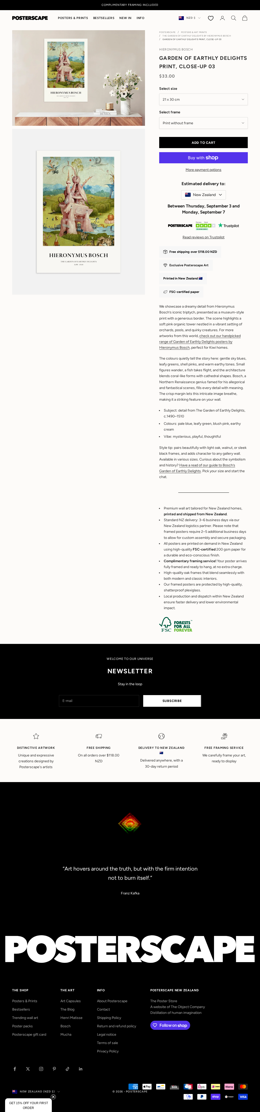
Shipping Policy (109, 1018)
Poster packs (22, 1026)
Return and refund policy (116, 1026)
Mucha (65, 1034)
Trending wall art (25, 1018)
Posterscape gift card (29, 1034)
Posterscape (167, 32)
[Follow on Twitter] (27, 1068)
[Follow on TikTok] (67, 1068)
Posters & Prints (73, 18)
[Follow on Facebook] (14, 1068)
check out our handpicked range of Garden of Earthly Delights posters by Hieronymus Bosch (200, 342)
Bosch (65, 1026)
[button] (28, 1105)
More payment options (203, 170)
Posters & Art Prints (194, 32)
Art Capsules (70, 1001)
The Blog (67, 1009)
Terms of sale (107, 1043)
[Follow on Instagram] (41, 1068)
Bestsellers (104, 18)
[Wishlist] (211, 18)
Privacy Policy (108, 1051)
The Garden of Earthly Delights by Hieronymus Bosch (196, 35)
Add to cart (204, 143)
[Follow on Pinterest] (54, 1068)
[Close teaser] (53, 1096)
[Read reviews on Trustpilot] (203, 226)
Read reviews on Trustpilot (203, 237)
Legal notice (106, 1034)
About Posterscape (112, 1001)
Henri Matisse (71, 1018)
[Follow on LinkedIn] (80, 1068)
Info (140, 18)
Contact (103, 1009)
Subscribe (172, 701)
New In (125, 18)
